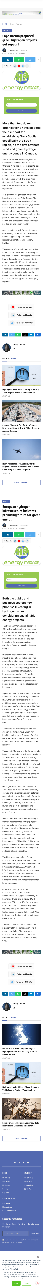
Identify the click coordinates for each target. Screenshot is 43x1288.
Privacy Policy (10, 1242)
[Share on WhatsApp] (19, 59)
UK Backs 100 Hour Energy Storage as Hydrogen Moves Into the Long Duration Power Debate (19, 1051)
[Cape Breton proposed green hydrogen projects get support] (21, 80)
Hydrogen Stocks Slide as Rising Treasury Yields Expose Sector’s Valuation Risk (20, 391)
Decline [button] (26, 1283)
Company (28, 1173)
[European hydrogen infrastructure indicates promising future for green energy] (21, 555)
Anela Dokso (14, 50)
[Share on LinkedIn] (7, 59)
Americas (19, 24)
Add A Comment (21, 482)
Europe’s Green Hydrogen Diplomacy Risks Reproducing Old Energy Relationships (20, 1124)
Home (12, 24)
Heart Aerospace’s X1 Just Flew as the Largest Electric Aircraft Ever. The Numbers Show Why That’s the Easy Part (21, 466)
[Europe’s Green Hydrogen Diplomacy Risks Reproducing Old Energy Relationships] (21, 1109)
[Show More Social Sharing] (38, 59)
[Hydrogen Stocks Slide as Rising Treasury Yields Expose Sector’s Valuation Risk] (21, 375)
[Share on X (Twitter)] (30, 59)
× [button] (38, 1256)
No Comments (9, 53)
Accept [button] (16, 1283)
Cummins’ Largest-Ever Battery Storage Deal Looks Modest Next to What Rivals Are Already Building (21, 428)
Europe (6, 501)
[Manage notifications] (37, 1283)
